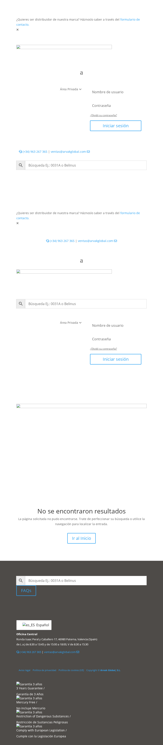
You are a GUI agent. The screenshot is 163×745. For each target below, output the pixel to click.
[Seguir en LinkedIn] (72, 605)
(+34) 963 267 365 (34, 152)
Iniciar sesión (116, 126)
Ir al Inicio (81, 538)
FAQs (26, 590)
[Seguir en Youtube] (91, 605)
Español (41, 625)
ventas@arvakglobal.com (69, 152)
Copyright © (103, 670)
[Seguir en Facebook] (82, 605)
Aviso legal (24, 670)
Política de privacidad (44, 670)
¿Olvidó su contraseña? (103, 115)
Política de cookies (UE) (71, 670)
